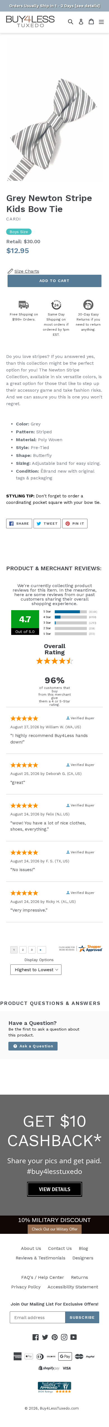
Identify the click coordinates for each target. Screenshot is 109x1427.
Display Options (39, 959)
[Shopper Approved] (54, 1391)
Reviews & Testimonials (40, 1258)
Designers (82, 1258)
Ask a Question (36, 1046)
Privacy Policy (26, 1287)
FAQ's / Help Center (42, 1277)
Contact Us (60, 1248)
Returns (79, 1277)
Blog (83, 1248)
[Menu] (101, 21)
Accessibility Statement (73, 1287)
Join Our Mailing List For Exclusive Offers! (54, 1304)
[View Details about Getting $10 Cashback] (54, 1195)
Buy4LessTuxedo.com (59, 1408)
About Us (31, 1248)
